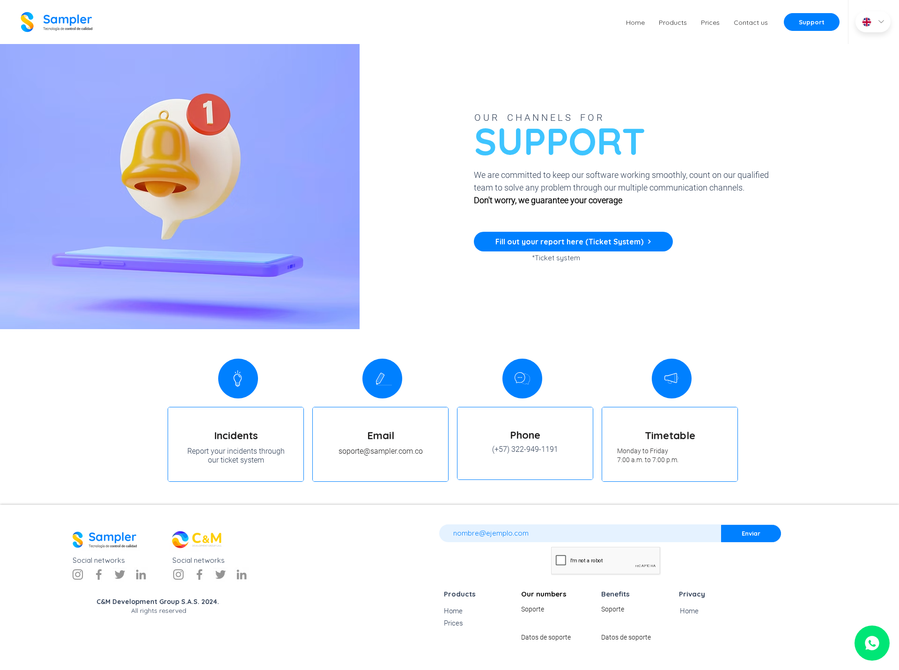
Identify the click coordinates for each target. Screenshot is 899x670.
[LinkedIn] (141, 574)
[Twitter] (120, 574)
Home (453, 611)
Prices (453, 623)
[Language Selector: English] (873, 21)
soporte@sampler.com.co (381, 451)
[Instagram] (78, 574)
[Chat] (872, 643)
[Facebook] (99, 574)
